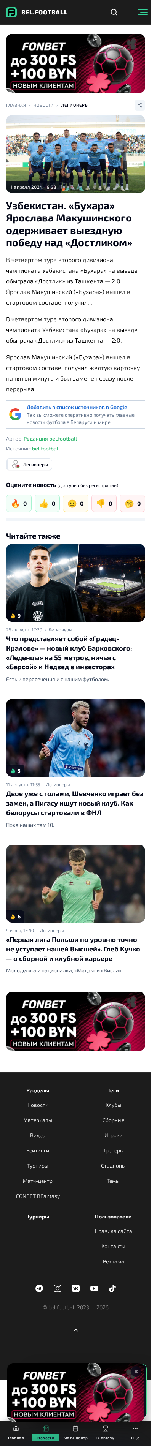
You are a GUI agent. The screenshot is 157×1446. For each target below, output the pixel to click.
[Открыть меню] (143, 12)
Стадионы (113, 1165)
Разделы (37, 1090)
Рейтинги (37, 1150)
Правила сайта (113, 1231)
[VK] (75, 1288)
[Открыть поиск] (114, 12)
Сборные (113, 1120)
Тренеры (113, 1150)
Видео (37, 1135)
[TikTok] (112, 1288)
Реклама (113, 1261)
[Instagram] (57, 1288)
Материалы (37, 1120)
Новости (44, 105)
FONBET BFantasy (38, 1196)
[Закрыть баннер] (136, 1371)
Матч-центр (38, 1180)
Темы (113, 1180)
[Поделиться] (140, 105)
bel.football (46, 448)
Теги (113, 1090)
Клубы (113, 1104)
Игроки (113, 1135)
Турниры (37, 1165)
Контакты (113, 1246)
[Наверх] (76, 1330)
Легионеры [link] (60, 629)
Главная (16, 105)
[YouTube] (94, 1288)
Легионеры (75, 105)
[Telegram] (39, 1288)
